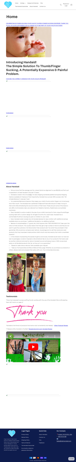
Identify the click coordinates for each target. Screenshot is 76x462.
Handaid (35, 460)
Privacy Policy (25, 434)
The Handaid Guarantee (27, 445)
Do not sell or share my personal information (27, 449)
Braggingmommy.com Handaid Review (40, 329)
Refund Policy (25, 437)
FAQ (40, 440)
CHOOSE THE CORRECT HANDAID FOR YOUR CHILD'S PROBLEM (26, 79)
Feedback (41, 442)
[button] (22, 3)
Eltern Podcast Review (61, 325)
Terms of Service (25, 442)
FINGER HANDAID (9, 148)
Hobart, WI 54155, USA (65, 434)
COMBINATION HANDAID (11, 183)
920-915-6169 (62, 436)
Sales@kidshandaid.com (64, 441)
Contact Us (42, 437)
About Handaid (43, 434)
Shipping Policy (25, 440)
